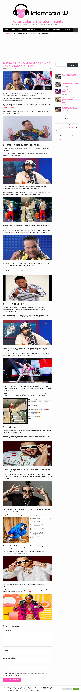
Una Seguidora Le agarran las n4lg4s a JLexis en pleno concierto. (69, 91)
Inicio (6, 29)
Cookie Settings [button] (67, 688)
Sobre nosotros (44, 29)
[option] (45, 33)
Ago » (60, 139)
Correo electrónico (10, 658)
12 (60, 130)
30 (72, 135)
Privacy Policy (56, 29)
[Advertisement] (40, 47)
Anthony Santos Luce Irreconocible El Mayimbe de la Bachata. (70, 83)
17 (76, 130)
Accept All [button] (76, 688)
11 (56, 130)
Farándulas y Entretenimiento (38, 21)
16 (72, 130)
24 (76, 133)
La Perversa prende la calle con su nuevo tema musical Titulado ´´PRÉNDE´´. (69, 76)
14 (66, 130)
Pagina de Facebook (17, 29)
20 (63, 133)
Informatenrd (6, 68)
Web (4, 666)
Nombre (6, 650)
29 (69, 135)
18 (56, 133)
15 (69, 130)
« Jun (56, 139)
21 (66, 133)
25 (56, 135)
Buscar (57, 62)
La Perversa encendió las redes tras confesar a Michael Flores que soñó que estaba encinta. (40, 33)
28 (66, 135)
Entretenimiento (31, 29)
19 (60, 133)
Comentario (7, 630)
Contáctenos (67, 29)
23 (72, 133)
